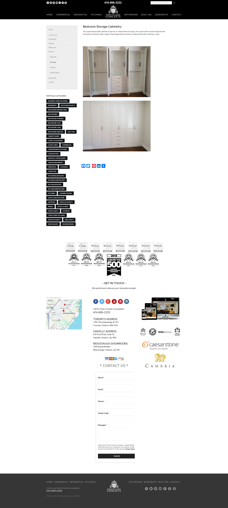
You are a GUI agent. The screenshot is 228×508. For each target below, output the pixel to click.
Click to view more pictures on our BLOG (63, 496)
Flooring (64, 167)
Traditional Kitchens (56, 215)
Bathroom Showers (56, 118)
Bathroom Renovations (57, 110)
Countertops (53, 154)
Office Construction (56, 198)
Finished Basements (55, 162)
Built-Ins (71, 132)
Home (49, 14)
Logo (113, 11)
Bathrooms (131, 14)
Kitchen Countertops (56, 180)
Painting (51, 202)
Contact (177, 14)
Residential (80, 14)
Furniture (53, 67)
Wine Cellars (53, 224)
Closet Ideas (53, 145)
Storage (53, 62)
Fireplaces (52, 167)
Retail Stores (63, 206)
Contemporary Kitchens (57, 149)
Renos (50, 206)
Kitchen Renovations (56, 189)
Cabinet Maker (55, 73)
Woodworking (68, 224)
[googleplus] (108, 301)
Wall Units (53, 57)
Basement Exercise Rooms (58, 101)
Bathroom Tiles (54, 123)
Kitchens (96, 14)
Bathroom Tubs (54, 127)
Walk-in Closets (54, 220)
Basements (161, 14)
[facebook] (95, 301)
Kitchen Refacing (54, 184)
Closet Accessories (55, 140)
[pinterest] (120, 301)
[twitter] (101, 301)
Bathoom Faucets (68, 105)
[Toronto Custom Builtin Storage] (117, 126)
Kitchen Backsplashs (56, 176)
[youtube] (114, 301)
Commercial (63, 14)
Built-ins (146, 14)
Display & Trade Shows (57, 158)
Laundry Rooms (66, 193)
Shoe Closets (53, 211)
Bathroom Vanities (55, 132)
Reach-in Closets (66, 202)
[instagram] (126, 301)
